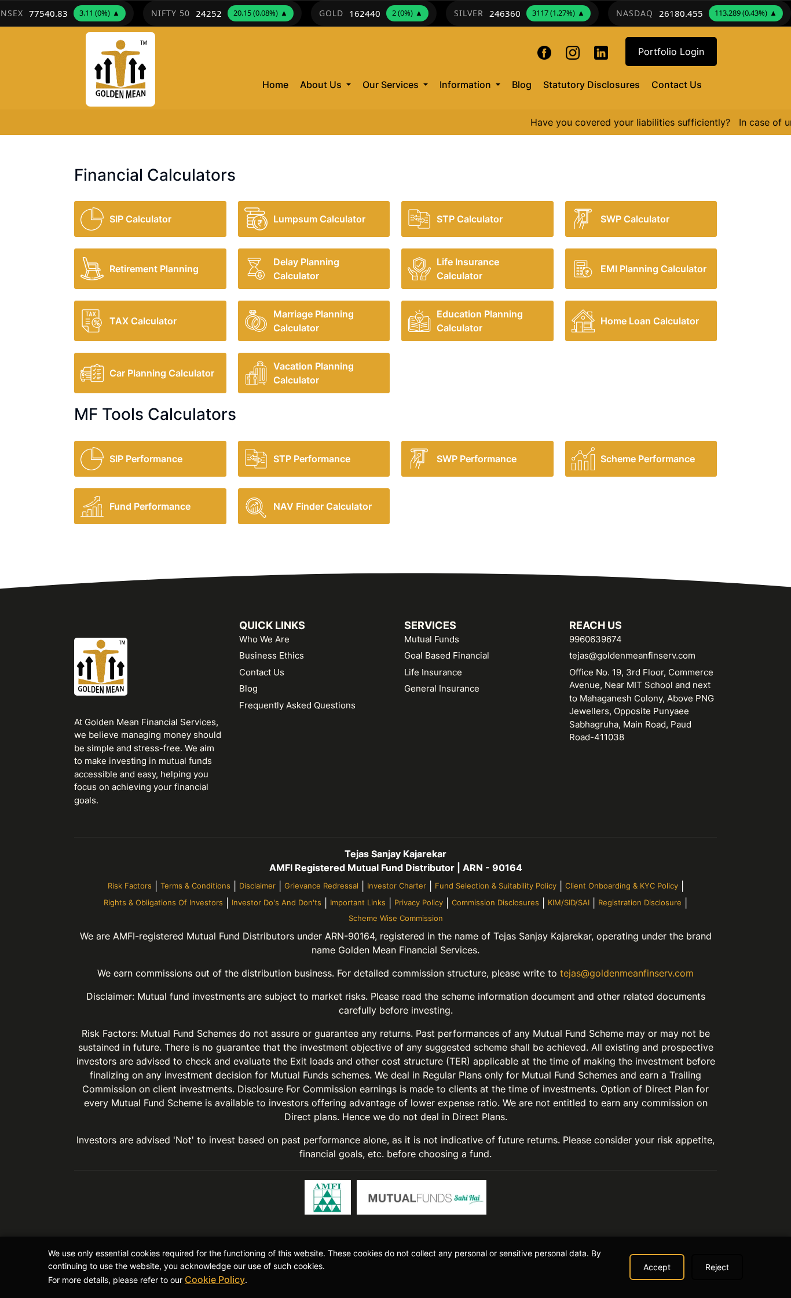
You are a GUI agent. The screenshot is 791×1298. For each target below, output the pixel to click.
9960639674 (595, 639)
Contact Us (676, 84)
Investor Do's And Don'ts (276, 902)
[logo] (120, 69)
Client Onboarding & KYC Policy (621, 885)
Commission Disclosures (495, 902)
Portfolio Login (671, 51)
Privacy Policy (418, 902)
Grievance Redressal (321, 885)
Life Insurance (433, 672)
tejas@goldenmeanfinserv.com (632, 655)
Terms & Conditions (195, 885)
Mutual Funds (431, 639)
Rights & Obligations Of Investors (163, 902)
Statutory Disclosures (591, 84)
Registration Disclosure (640, 902)
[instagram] (573, 51)
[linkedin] (601, 51)
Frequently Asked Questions (297, 705)
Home (278, 84)
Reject (717, 1267)
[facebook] (545, 51)
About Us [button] (322, 84)
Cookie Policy (215, 1279)
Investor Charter (396, 885)
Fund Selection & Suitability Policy (495, 885)
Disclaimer (257, 885)
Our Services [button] (391, 84)
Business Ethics (271, 655)
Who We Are (264, 639)
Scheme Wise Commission (396, 918)
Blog (522, 84)
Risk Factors (130, 885)
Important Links (358, 902)
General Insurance (441, 688)
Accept (657, 1267)
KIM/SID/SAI (568, 902)
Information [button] (466, 84)
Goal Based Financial (446, 655)
